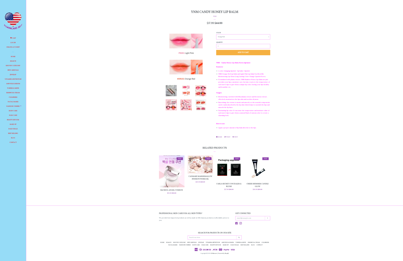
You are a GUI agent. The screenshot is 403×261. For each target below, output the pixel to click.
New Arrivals (13, 70)
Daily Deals (13, 129)
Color (218, 33)
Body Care (13, 111)
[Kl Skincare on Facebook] (236, 224)
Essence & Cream (13, 93)
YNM (214, 16)
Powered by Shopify (223, 253)
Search (13, 61)
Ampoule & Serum (13, 84)
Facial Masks (13, 102)
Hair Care (13, 115)
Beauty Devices (13, 120)
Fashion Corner (13, 106)
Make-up (13, 124)
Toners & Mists (13, 88)
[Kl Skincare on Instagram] (240, 224)
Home (13, 57)
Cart (14, 38)
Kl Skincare (214, 253)
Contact (13, 142)
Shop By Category (13, 66)
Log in (13, 43)
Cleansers (13, 97)
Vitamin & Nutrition (13, 79)
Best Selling (13, 133)
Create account (13, 47)
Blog (13, 138)
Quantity (219, 42)
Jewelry (13, 75)
